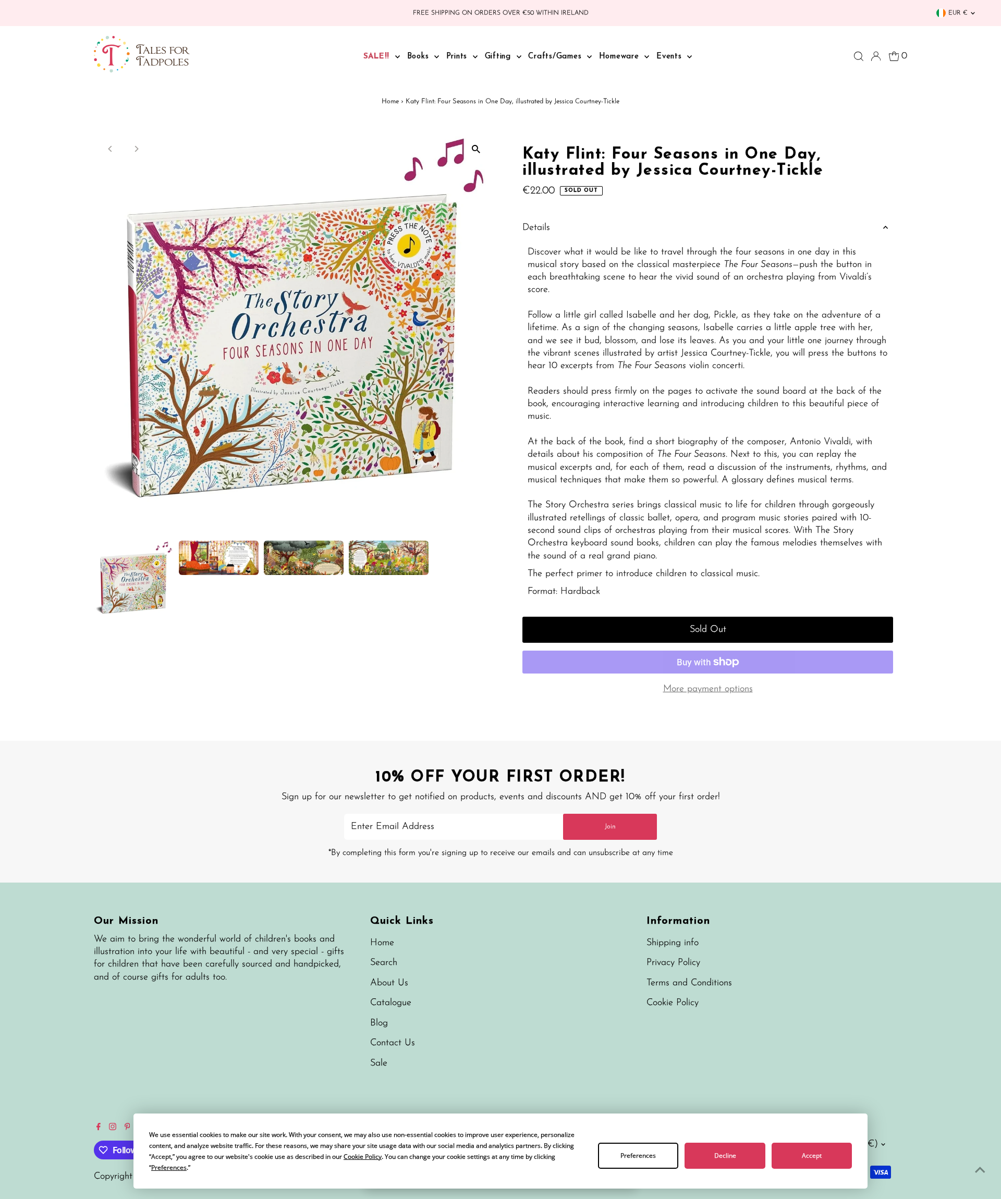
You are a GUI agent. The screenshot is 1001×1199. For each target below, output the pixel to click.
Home (390, 101)
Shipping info (672, 943)
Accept (812, 1155)
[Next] (136, 149)
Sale (378, 1063)
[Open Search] (858, 56)
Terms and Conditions (689, 983)
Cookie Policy (672, 1003)
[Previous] (111, 149)
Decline (725, 1155)
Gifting (499, 56)
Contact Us (392, 1043)
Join (610, 826)
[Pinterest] (127, 1128)
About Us (389, 983)
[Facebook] (98, 1128)
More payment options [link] (708, 689)
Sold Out (708, 629)
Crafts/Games (556, 56)
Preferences (638, 1155)
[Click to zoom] (475, 149)
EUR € (958, 13)
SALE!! (378, 56)
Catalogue (390, 1003)
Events (670, 56)
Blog (379, 1023)
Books (419, 56)
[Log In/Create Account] (876, 56)
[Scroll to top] (980, 1170)
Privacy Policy (673, 963)
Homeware (620, 56)
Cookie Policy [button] (363, 1156)
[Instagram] (112, 1128)
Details (536, 228)
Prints (458, 56)
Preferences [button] (169, 1167)
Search (383, 963)
